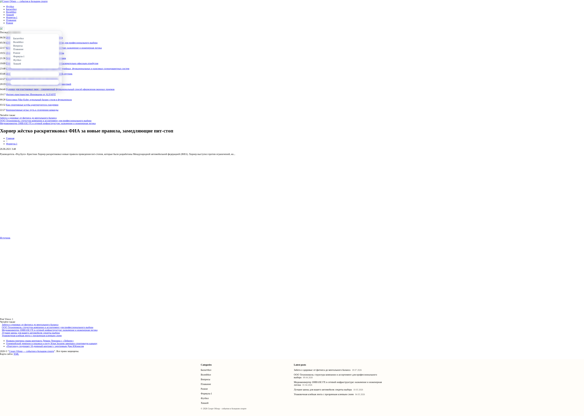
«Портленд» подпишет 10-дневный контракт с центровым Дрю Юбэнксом (45, 346)
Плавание (11, 20)
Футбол (10, 6)
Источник (5, 238)
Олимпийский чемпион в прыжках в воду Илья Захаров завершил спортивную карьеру (51, 343)
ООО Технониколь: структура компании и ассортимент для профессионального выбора (45, 120)
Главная (10, 138)
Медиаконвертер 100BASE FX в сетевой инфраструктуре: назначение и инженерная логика (48, 123)
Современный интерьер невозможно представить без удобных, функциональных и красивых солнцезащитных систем (67, 68)
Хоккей (10, 14)
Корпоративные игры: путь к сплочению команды (32, 110)
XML (16, 354)
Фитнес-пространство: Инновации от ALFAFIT (31, 94)
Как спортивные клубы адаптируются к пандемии (32, 105)
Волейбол (11, 12)
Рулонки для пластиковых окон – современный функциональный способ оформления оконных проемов (60, 89)
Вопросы (205, 379)
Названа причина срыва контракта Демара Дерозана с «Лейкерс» (40, 340)
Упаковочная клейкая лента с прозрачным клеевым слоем (32, 335)
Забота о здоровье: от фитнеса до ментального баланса (28, 118)
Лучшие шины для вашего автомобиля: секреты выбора (31, 333)
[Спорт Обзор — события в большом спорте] (24, 1)
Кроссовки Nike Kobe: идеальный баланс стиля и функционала (39, 99)
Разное (9, 23)
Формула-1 (11, 17)
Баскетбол (11, 9)
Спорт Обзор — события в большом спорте (31, 351)
